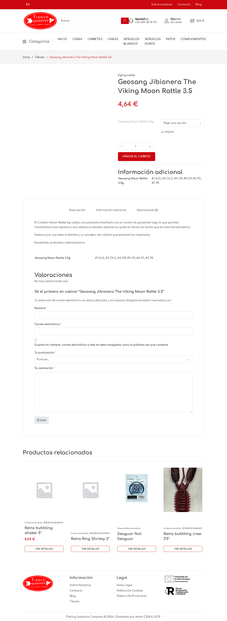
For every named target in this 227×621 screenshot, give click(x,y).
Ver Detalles (44, 549)
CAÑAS (77, 39)
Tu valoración (44, 368)
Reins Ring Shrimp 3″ (90, 539)
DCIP (157, 616)
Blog (199, 4)
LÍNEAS (113, 39)
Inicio (62, 39)
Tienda (39, 57)
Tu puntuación (45, 352)
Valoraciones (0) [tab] (147, 210)
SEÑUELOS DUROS (153, 41)
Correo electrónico (48, 324)
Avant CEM (142, 616)
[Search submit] (125, 21)
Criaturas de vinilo (33, 523)
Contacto (184, 4)
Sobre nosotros (161, 4)
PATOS (170, 39)
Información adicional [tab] (111, 210)
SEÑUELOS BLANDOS (131, 41)
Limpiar (169, 131)
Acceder (176, 22)
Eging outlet (126, 75)
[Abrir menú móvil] (24, 41)
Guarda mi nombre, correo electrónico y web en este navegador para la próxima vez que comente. (101, 344)
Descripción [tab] (77, 210)
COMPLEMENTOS (193, 39)
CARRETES (95, 39)
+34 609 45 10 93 (145, 22)
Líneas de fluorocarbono (128, 528)
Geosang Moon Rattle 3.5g (136, 121)
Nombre (40, 308)
